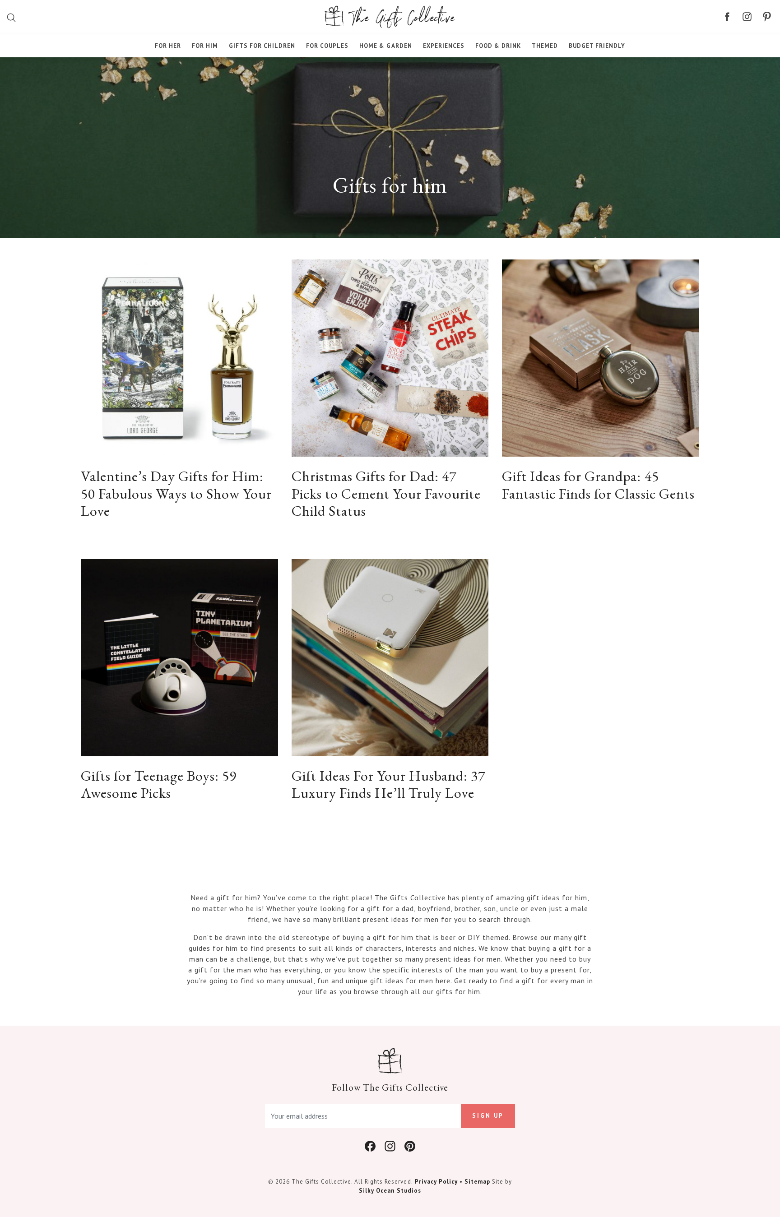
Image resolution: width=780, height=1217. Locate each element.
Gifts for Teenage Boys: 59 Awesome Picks (159, 784)
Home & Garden (385, 46)
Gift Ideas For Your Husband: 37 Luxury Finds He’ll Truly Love (388, 784)
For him (205, 46)
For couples (327, 46)
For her (168, 46)
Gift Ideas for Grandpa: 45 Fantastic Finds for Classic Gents (598, 485)
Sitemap (477, 1181)
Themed (545, 46)
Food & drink (498, 46)
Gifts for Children (262, 46)
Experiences (443, 46)
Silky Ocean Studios (390, 1190)
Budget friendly (597, 46)
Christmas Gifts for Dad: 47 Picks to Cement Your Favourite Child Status (386, 493)
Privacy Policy (436, 1181)
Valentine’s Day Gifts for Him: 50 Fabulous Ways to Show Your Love (176, 493)
